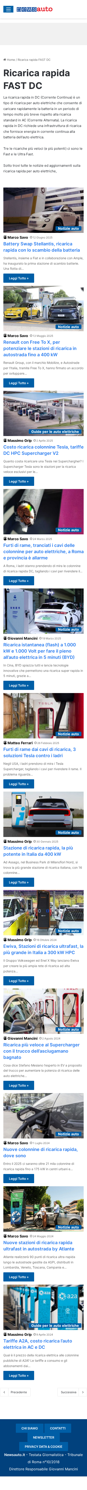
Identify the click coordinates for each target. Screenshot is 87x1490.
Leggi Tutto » (19, 278)
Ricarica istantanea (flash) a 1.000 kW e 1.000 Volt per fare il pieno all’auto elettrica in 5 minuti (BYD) (39, 651)
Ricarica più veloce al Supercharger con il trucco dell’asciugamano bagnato (41, 1051)
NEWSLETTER (43, 1437)
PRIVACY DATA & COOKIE (43, 1446)
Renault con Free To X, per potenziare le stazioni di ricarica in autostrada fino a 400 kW (40, 348)
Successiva (68, 1392)
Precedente (19, 1392)
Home (10, 59)
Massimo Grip (20, 440)
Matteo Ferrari (20, 743)
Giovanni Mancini (22, 638)
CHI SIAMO (29, 1428)
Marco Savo (18, 237)
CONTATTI (58, 1428)
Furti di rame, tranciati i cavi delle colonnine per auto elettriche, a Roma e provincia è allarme (43, 552)
